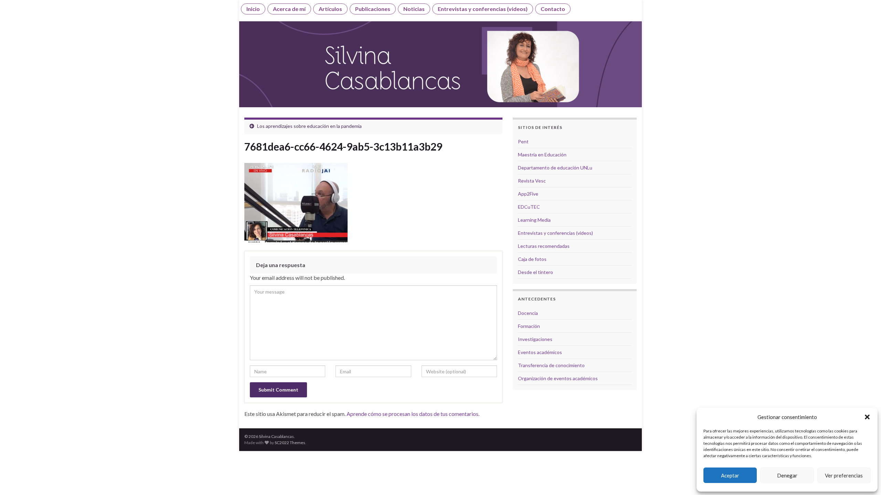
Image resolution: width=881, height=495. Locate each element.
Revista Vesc (532, 181)
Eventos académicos (540, 352)
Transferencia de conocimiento (551, 365)
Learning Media (534, 220)
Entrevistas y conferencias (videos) (483, 9)
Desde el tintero (535, 272)
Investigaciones (535, 339)
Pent (523, 141)
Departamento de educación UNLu (555, 167)
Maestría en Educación (542, 154)
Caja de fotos (532, 259)
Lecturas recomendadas (544, 246)
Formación (529, 326)
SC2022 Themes (290, 442)
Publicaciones (372, 9)
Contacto (553, 9)
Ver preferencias (844, 475)
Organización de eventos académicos (558, 378)
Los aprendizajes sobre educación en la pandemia (309, 126)
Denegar (787, 475)
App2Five (528, 194)
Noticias (414, 9)
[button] (867, 417)
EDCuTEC (529, 207)
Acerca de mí (289, 9)
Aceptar (730, 475)
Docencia (528, 313)
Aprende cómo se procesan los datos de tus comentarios (412, 413)
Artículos (330, 9)
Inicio (253, 9)
